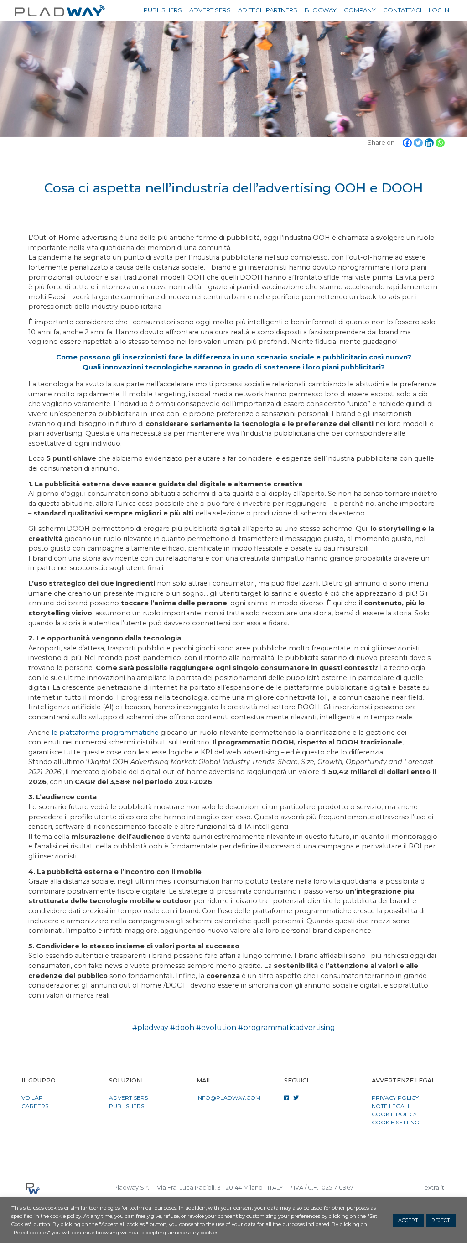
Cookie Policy (394, 1114)
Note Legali (390, 1106)
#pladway (150, 1027)
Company (360, 10)
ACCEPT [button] (408, 1220)
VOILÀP (32, 1097)
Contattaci (402, 10)
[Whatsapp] (440, 142)
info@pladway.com (228, 1097)
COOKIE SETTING (395, 1122)
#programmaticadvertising (286, 1027)
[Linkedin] (429, 142)
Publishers (163, 10)
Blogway (321, 10)
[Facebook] (407, 142)
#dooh (182, 1027)
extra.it (434, 1187)
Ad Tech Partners (267, 10)
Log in (439, 10)
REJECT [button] (440, 1220)
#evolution (216, 1027)
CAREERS (34, 1106)
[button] (233, 1156)
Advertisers (210, 10)
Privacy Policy (395, 1097)
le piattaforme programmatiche (105, 732)
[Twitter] (418, 142)
